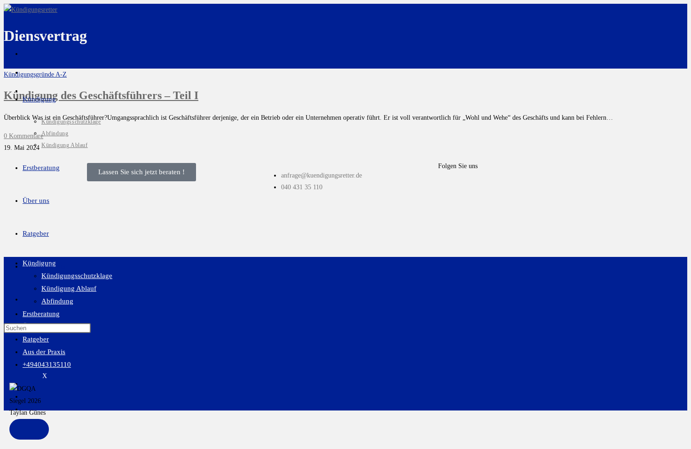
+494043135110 (47, 364)
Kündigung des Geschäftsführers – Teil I (101, 95)
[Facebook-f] (450, 190)
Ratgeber (36, 339)
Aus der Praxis (44, 352)
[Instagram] (475, 190)
